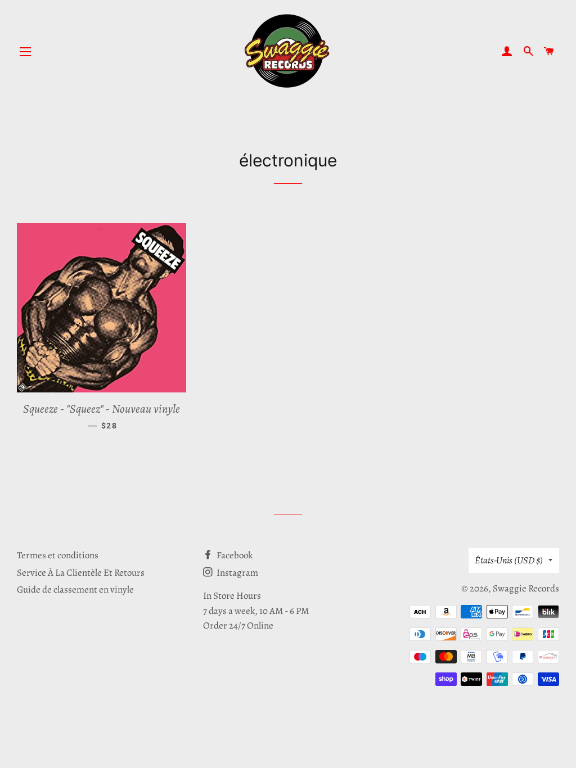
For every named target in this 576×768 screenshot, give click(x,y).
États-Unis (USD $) (509, 560)
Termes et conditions (57, 555)
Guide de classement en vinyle (75, 589)
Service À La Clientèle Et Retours (81, 572)
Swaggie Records (526, 588)
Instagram (236, 572)
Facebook (234, 555)
